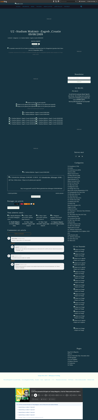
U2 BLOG (10, 38)
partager (44, 399)
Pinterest (67, 6)
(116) (74, 194)
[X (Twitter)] (56, 1)
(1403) (70, 168)
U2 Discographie (72, 357)
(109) (74, 199)
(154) (73, 185)
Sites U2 (70, 354)
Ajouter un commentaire (19, 233)
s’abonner (36, 399)
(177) (73, 179)
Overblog (57, 375)
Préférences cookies (90, 379)
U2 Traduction (71, 363)
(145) (73, 186)
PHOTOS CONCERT (35, 41)
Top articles (37, 379)
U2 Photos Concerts (73, 361)
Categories (15, 38)
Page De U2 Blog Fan (73, 352)
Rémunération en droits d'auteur (61, 379)
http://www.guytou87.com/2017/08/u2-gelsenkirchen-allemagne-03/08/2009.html (41, 188)
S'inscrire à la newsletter (13, 207)
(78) (71, 203)
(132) (73, 188)
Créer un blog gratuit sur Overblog (28, 379)
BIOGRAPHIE (26, 6)
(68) (72, 207)
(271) (73, 173)
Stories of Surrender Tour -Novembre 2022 (78, 355)
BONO (32, 6)
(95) (73, 201)
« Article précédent (12, 193)
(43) (73, 227)
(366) (71, 172)
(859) (74, 170)
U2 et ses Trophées (72, 359)
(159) (73, 183)
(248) (74, 175)
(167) (74, 181)
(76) (74, 205)
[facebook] (54, 1)
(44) (71, 222)
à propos (53, 399)
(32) (71, 240)
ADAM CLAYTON (48, 6)
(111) (73, 196)
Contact (41, 379)
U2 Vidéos (70, 365)
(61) (79, 211)
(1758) (73, 166)
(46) (74, 220)
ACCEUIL (18, 6)
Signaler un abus (47, 379)
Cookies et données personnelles (80, 379)
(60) (71, 212)
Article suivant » (60, 193)
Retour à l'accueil (36, 196)
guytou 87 (80, 101)
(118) (76, 192)
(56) (77, 214)
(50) (73, 216)
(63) (72, 209)
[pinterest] (58, 1)
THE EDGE (39, 6)
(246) (74, 177)
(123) (78, 190)
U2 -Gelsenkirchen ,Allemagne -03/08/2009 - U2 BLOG (51, 177)
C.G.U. (53, 379)
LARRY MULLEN (58, 6)
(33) (74, 237)
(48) (74, 218)
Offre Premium (70, 379)
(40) (73, 235)
